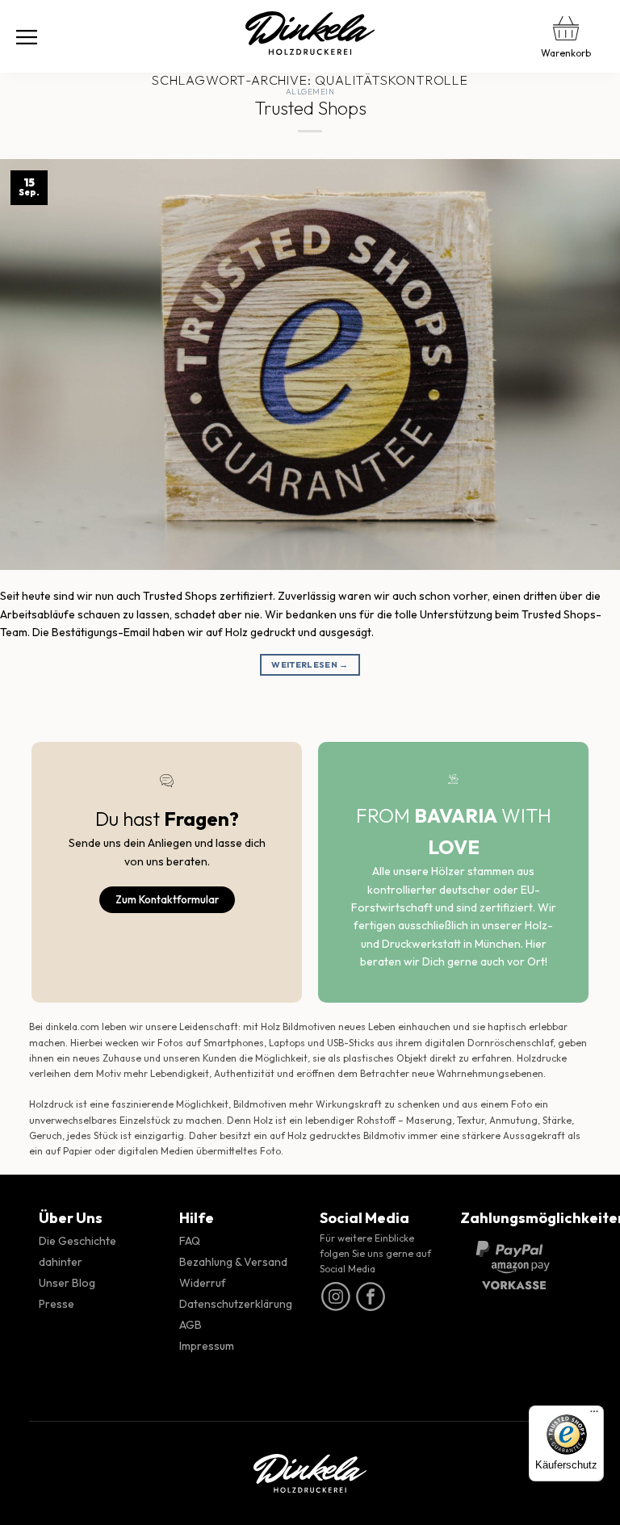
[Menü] (26, 36)
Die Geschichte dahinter (77, 1251)
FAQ (189, 1241)
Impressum (206, 1346)
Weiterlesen (309, 664)
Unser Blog (67, 1283)
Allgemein (310, 91)
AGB (190, 1325)
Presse (56, 1304)
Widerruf (202, 1283)
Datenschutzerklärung (235, 1304)
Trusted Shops (310, 108)
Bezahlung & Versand (233, 1262)
